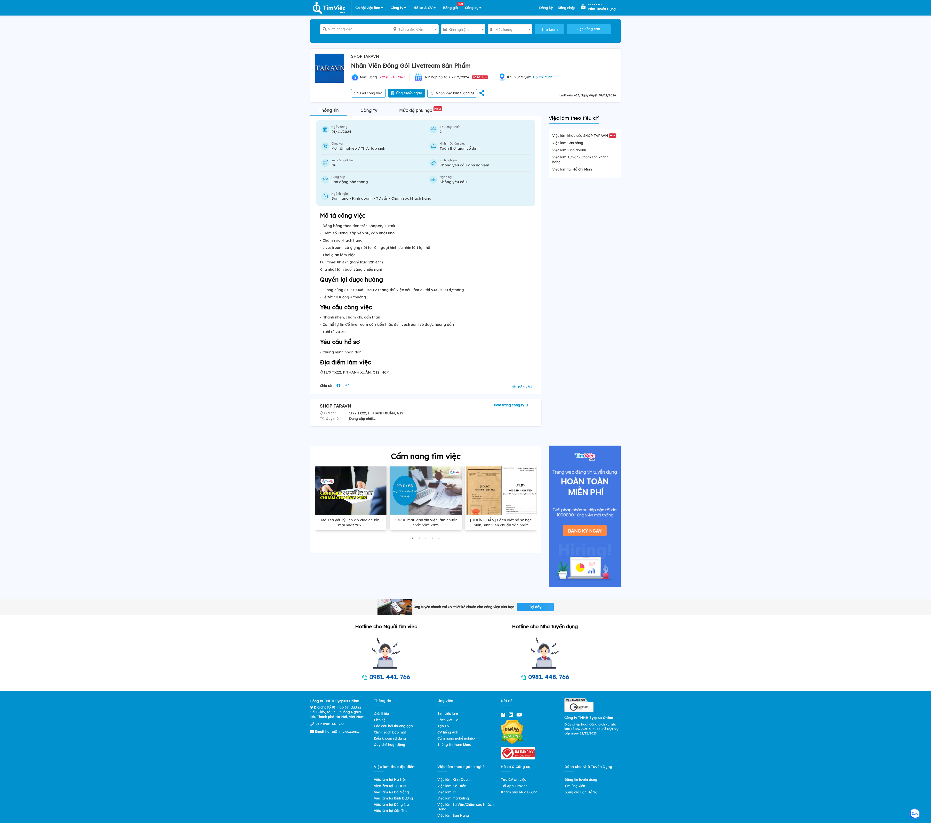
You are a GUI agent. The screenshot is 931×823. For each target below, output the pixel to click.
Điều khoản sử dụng (390, 738)
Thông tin (329, 110)
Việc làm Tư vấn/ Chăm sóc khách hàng (580, 159)
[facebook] (504, 715)
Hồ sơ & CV (423, 8)
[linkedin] (512, 715)
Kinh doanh (362, 198)
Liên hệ (379, 720)
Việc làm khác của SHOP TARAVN (583, 135)
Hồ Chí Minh (542, 77)
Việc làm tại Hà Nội (390, 779)
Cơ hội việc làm (368, 8)
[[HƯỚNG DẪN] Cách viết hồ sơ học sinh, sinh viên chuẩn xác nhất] (501, 490)
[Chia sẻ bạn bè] (481, 93)
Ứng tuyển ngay (408, 93)
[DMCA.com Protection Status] (512, 731)
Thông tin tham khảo (454, 744)
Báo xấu (524, 387)
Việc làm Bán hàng (567, 143)
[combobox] (414, 29)
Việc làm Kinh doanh (569, 150)
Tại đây (535, 607)
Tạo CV (443, 726)
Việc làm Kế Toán (451, 786)
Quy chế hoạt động (389, 744)
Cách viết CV (447, 720)
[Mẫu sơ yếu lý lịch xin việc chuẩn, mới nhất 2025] (350, 490)
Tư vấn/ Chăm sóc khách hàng (403, 198)
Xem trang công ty (509, 405)
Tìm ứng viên (574, 786)
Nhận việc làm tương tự (454, 93)
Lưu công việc (371, 93)
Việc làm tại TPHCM (390, 786)
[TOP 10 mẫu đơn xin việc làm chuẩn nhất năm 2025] (425, 490)
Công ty (397, 8)
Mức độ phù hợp (420, 110)
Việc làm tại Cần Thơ (391, 810)
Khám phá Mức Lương (519, 792)
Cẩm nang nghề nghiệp (456, 738)
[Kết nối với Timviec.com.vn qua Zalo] (914, 814)
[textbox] (414, 29)
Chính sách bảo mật (390, 732)
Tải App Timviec (514, 786)
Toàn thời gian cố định (460, 148)
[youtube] (520, 715)
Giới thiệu (381, 713)
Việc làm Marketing (453, 798)
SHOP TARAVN (365, 56)
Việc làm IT (446, 792)
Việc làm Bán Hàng (453, 815)
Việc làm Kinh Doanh (454, 779)
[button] (412, 538)
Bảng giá (452, 7)
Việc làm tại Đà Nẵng (391, 792)
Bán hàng (340, 198)
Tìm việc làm (447, 713)
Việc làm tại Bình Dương (393, 798)
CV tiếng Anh (447, 732)
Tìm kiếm (549, 29)
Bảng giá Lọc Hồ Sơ (580, 792)
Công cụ (472, 8)
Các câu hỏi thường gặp (393, 726)
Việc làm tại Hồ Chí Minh (572, 169)
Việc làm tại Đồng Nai (391, 804)
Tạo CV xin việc (513, 779)
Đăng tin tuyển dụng (580, 779)
